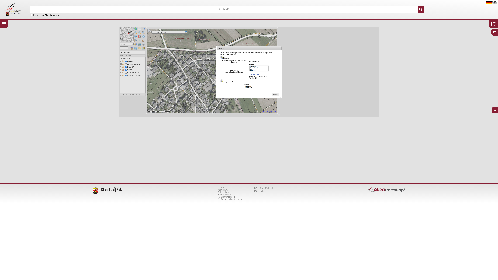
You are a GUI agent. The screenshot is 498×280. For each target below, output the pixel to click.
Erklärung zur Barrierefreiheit (230, 199)
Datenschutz (223, 192)
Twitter (262, 191)
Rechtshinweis (224, 194)
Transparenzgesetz (226, 197)
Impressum (222, 190)
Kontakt (220, 187)
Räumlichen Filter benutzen (46, 15)
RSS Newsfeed (266, 188)
